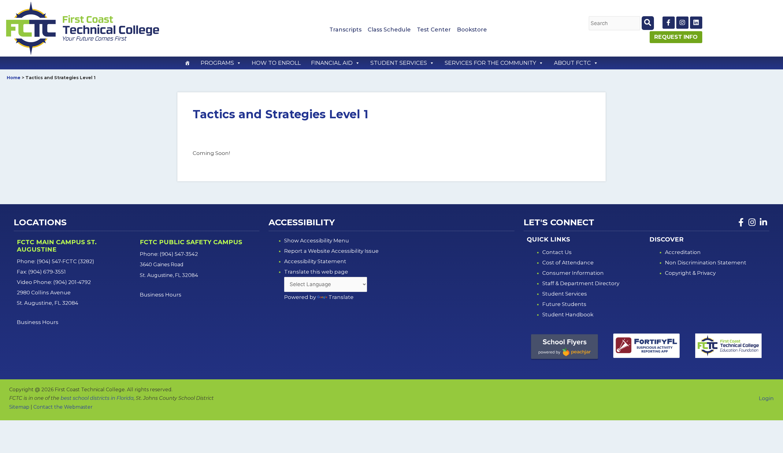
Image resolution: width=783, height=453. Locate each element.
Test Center (434, 29)
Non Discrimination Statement (705, 263)
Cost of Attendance (568, 263)
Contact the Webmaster (63, 407)
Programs (217, 63)
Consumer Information (573, 273)
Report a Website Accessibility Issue (331, 251)
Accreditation (683, 252)
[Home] (187, 63)
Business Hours (38, 322)
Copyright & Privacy (690, 273)
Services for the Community (490, 63)
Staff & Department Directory (580, 283)
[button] (238, 63)
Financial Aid (332, 63)
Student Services (398, 63)
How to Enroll (276, 63)
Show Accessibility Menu (316, 241)
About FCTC (572, 63)
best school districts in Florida (97, 398)
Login (766, 398)
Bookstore (472, 29)
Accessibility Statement (315, 261)
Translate (341, 297)
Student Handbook (567, 314)
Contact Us (557, 252)
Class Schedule (389, 29)
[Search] (648, 23)
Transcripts (345, 29)
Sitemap (19, 407)
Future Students (564, 304)
